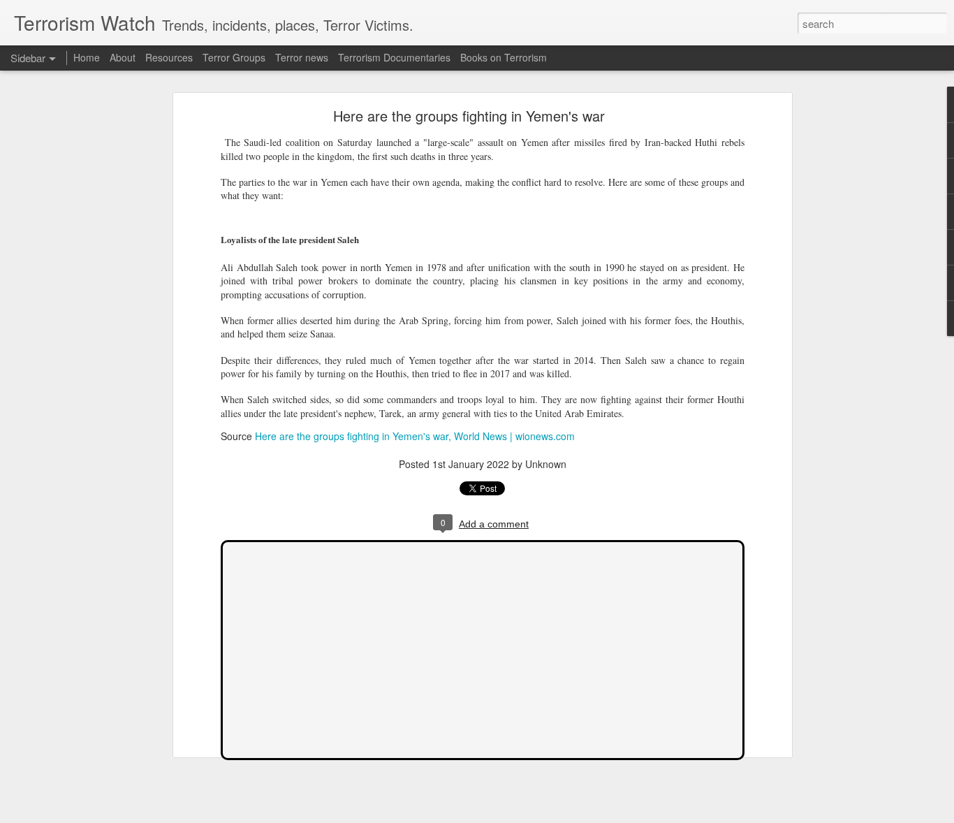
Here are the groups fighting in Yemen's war (469, 115)
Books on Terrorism (503, 57)
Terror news (301, 57)
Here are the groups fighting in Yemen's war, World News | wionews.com (415, 436)
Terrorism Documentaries (394, 57)
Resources (169, 57)
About (122, 57)
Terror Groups (234, 57)
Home (86, 57)
